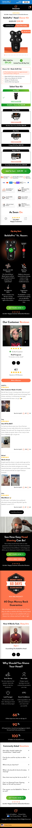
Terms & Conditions (11, 814)
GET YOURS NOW (15, 308)
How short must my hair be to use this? (15, 777)
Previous (14, 654)
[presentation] (3, 43)
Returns (25, 816)
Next (18, 654)
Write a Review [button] (16, 380)
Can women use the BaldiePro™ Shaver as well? (15, 790)
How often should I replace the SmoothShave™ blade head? (12, 751)
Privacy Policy (22, 814)
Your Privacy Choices (15, 816)
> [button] (16, 512)
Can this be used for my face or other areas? (14, 758)
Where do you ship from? (10, 765)
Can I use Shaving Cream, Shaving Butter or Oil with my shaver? (13, 783)
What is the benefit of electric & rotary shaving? (15, 770)
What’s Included (15, 101)
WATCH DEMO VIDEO (15, 559)
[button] (24, 413)
